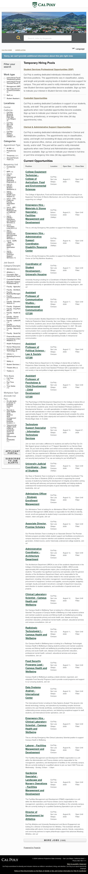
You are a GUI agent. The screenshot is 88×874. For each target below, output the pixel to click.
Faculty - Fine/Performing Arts (16, 309)
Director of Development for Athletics (34, 815)
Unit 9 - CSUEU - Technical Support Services (11, 254)
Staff (9, 95)
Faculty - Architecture (16, 290)
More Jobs (54, 840)
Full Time (10, 379)
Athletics (10, 272)
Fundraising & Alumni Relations (14, 339)
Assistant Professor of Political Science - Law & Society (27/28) (35, 350)
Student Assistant (14, 98)
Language (80, 49)
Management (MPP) (15, 86)
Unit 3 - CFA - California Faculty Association (11, 202)
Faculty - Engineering (16, 306)
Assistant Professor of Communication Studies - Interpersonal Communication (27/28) (34, 303)
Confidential (11, 167)
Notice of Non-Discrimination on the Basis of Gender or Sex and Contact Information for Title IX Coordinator (50, 871)
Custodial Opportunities (35, 98)
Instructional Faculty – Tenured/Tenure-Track (16, 82)
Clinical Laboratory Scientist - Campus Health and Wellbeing (36, 599)
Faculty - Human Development (13, 317)
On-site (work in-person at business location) (11, 404)
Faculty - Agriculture (15, 286)
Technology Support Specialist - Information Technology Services (35, 431)
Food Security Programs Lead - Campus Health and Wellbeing (36, 666)
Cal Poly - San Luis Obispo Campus (10, 126)
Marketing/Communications (16, 357)
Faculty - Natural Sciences (16, 329)
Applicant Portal (13, 452)
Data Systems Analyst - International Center (33, 692)
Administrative (13, 269)
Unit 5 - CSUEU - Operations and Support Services (11, 219)
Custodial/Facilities (14, 279)
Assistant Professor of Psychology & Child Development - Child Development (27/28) (35, 386)
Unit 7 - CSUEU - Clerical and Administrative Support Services (12, 234)
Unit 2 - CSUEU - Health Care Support (11, 194)
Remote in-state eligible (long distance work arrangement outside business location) (11, 416)
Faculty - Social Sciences (16, 333)
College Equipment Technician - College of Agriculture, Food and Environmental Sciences (35, 180)
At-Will (10, 148)
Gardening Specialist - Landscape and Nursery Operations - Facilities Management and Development (36, 783)
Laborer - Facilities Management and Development (35, 749)
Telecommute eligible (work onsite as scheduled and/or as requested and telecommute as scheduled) (11, 433)
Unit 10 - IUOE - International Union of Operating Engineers (11, 178)
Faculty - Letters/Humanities (17, 321)
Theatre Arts (12, 368)
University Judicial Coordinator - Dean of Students (35, 467)
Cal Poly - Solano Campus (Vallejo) (11, 134)
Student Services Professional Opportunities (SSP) (49, 69)
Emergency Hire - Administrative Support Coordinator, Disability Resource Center (36, 241)
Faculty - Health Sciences (16, 313)
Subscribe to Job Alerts (13, 460)
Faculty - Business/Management (16, 293)
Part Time (10, 383)
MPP (10, 172)
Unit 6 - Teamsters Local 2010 (11, 226)
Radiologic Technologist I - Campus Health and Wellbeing (36, 633)
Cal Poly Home (7, 50)
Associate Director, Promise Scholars (36, 525)
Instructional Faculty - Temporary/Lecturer (15, 78)
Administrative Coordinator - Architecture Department (33, 554)
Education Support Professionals (13, 282)
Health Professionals (15, 343)
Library (10, 354)
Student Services (14, 364)
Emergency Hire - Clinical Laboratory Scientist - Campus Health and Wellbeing (36, 725)
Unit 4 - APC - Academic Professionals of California (12, 211)
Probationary (11, 151)
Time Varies (11, 387)
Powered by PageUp (32, 847)
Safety (10, 361)
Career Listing (20, 50)
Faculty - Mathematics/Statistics (16, 325)
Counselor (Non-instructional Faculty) (15, 275)
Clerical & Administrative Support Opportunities (47, 126)
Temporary (12, 155)
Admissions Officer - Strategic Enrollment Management (36, 499)
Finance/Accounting (15, 336)
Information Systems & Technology (15, 350)
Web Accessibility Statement (76, 864)
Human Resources (14, 347)
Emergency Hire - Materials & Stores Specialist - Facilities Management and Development (35, 213)
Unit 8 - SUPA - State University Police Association (11, 245)
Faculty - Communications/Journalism (17, 297)
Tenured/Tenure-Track (13, 158)
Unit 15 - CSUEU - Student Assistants (11, 187)
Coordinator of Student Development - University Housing (36, 269)
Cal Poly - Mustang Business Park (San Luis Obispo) (11, 116)
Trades (10, 371)
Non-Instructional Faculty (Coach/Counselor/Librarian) (17, 90)
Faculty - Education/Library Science (16, 302)
